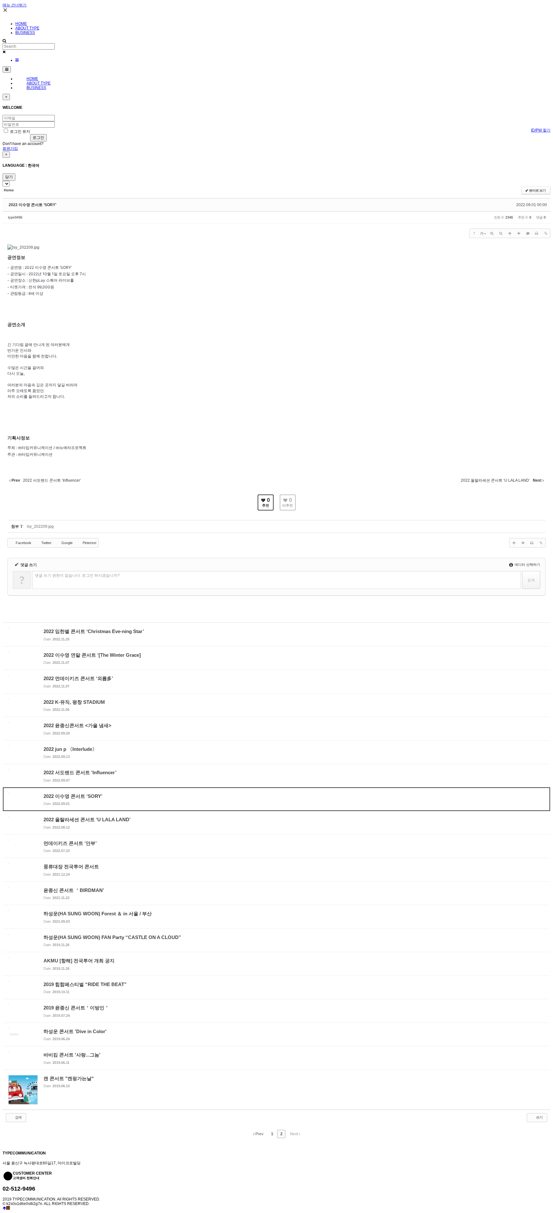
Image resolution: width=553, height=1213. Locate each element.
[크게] (491, 233)
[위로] (509, 233)
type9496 (15, 217)
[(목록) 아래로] (518, 233)
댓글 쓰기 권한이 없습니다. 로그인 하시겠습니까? (77, 575)
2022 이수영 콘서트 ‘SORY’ (32, 205)
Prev (258, 1134)
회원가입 (10, 148)
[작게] (500, 233)
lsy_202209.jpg (40, 526)
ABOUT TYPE (27, 28)
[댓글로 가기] (527, 233)
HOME (21, 23)
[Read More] (276, 635)
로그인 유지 (19, 131)
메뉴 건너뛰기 (15, 5)
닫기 (9, 177)
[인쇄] (536, 233)
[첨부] (545, 233)
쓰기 (538, 1117)
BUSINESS (25, 32)
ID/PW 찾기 (540, 130)
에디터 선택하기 (527, 564)
